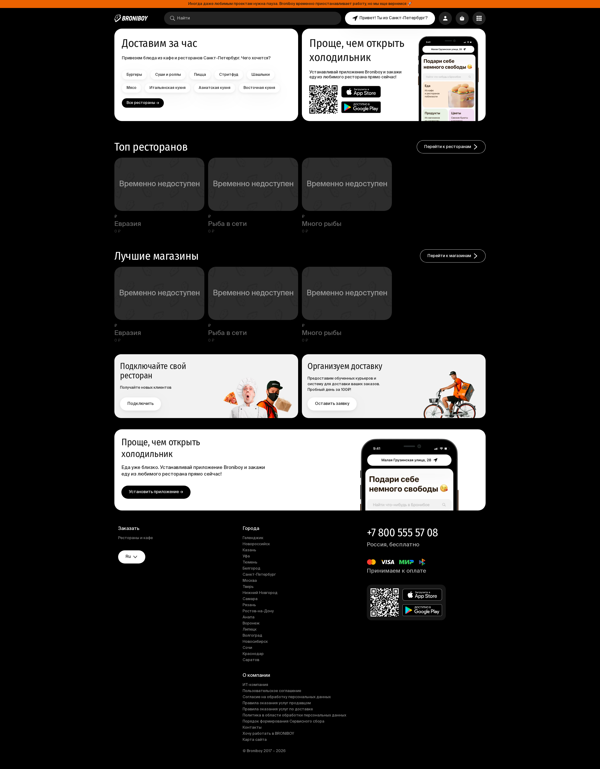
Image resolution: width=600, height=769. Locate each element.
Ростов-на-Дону (258, 611)
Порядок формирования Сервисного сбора (283, 721)
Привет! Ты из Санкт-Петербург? (394, 18)
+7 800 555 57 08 (402, 532)
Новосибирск (255, 642)
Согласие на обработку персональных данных (287, 697)
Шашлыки (260, 75)
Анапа (249, 617)
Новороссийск (256, 544)
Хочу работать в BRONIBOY (268, 734)
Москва (250, 581)
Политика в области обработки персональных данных (294, 715)
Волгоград (252, 636)
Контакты (252, 728)
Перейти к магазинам (449, 256)
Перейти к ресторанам (447, 147)
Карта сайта (255, 740)
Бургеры (134, 75)
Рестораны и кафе (135, 538)
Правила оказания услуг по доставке (278, 709)
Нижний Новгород (260, 593)
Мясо (131, 88)
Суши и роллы (168, 75)
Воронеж (251, 623)
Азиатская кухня (214, 88)
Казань (249, 550)
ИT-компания (255, 685)
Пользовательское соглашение (272, 691)
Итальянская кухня (168, 88)
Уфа (246, 556)
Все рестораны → (143, 103)
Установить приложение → (156, 492)
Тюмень (250, 562)
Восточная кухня (259, 88)
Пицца (200, 75)
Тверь (248, 587)
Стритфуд (228, 75)
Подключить (141, 404)
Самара (250, 599)
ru (128, 557)
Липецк (250, 630)
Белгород (251, 569)
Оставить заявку (332, 404)
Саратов (251, 660)
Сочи (247, 648)
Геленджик (253, 538)
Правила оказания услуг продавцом (277, 703)
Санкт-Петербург (259, 575)
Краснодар (253, 654)
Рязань (249, 605)
